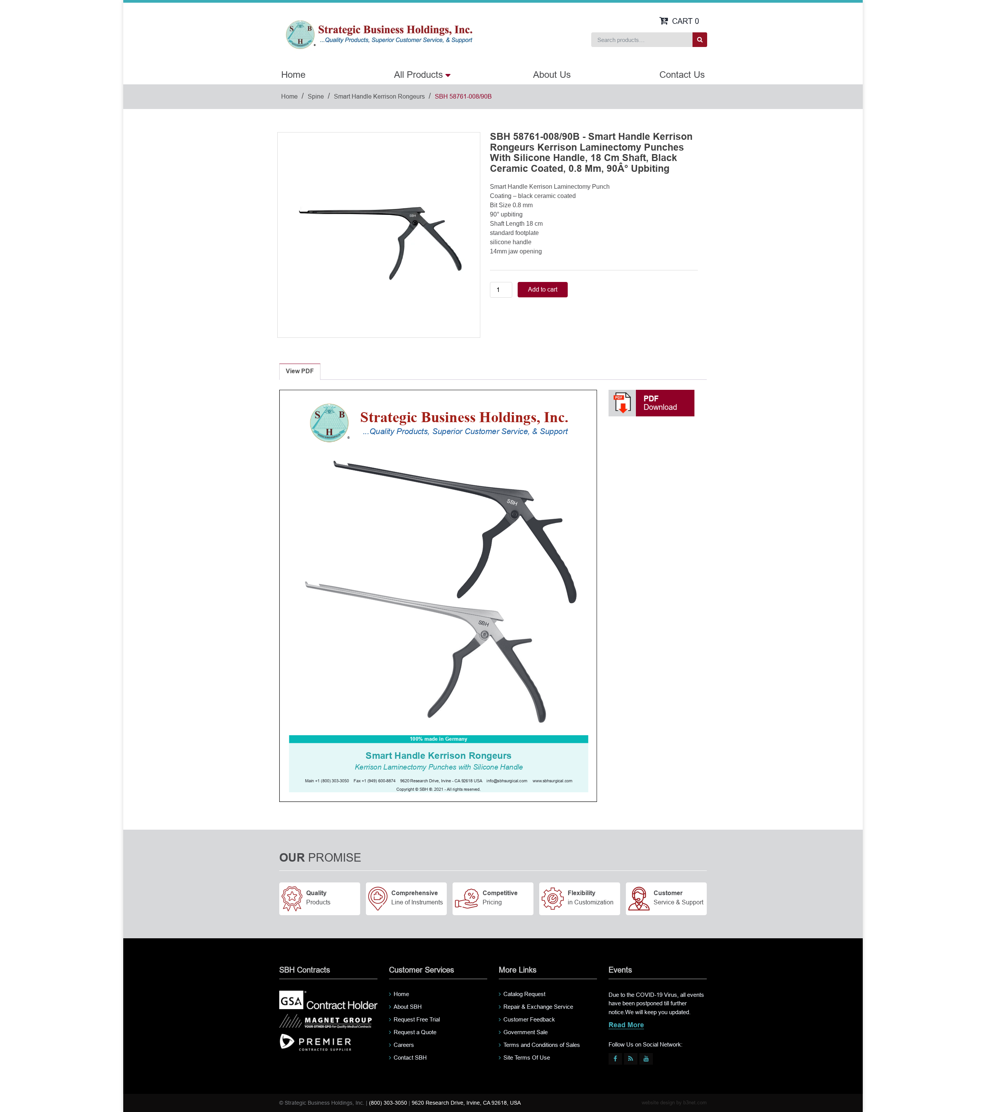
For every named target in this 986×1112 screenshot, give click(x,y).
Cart (685, 21)
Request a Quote (415, 1032)
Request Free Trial (417, 1019)
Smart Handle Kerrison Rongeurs (379, 96)
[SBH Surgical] (378, 34)
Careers (404, 1045)
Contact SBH (410, 1057)
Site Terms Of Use (526, 1057)
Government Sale (525, 1032)
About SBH (408, 1006)
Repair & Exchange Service (538, 1006)
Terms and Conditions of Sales (541, 1045)
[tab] (299, 372)
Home (293, 74)
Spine (316, 96)
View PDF (300, 371)
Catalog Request (524, 994)
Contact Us (682, 74)
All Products (418, 74)
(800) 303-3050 (388, 1103)
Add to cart (542, 289)
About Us (552, 74)
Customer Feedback (529, 1019)
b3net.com (695, 1102)
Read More (626, 1025)
